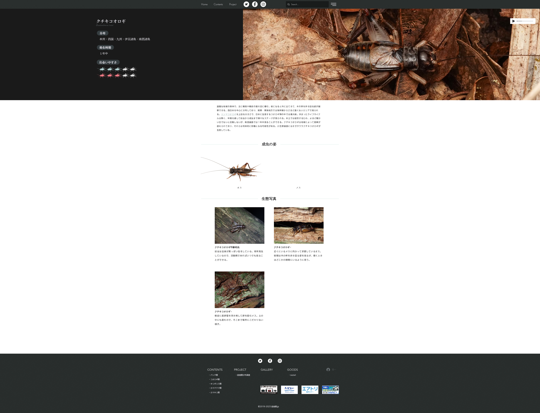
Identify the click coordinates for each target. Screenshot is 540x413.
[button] (333, 4)
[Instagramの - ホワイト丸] (263, 4)
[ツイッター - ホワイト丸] (246, 4)
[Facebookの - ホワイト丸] (255, 4)
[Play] (513, 21)
